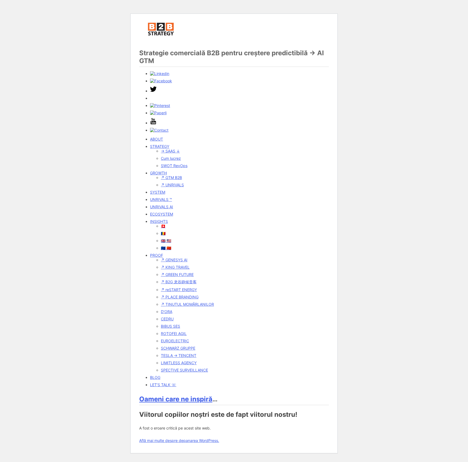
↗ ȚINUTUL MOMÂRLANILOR (187, 304)
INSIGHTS (159, 221)
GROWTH (158, 173)
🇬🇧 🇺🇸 (166, 240)
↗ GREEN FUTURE (177, 274)
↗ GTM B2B (171, 177)
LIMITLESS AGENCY (179, 362)
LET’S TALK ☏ (163, 384)
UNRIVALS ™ (161, 199)
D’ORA (166, 311)
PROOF (156, 255)
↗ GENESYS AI (174, 260)
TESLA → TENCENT (178, 355)
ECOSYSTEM (161, 214)
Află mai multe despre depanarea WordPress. (179, 440)
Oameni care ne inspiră (175, 399)
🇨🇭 (163, 226)
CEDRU (167, 319)
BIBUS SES (170, 326)
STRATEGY (159, 146)
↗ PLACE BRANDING (180, 297)
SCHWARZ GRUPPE (178, 348)
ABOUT (156, 139)
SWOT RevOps (174, 165)
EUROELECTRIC (175, 341)
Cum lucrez (171, 158)
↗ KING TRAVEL (175, 267)
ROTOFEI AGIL (174, 333)
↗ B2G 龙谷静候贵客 (179, 281)
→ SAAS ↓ (170, 151)
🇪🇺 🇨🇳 (166, 248)
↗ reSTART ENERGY (179, 289)
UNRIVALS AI (161, 206)
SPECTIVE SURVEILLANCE (184, 370)
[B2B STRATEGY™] (161, 38)
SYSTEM (157, 192)
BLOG (155, 377)
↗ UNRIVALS (172, 185)
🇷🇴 (163, 233)
